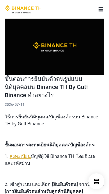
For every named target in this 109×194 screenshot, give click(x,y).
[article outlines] (96, 181)
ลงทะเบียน (20, 156)
